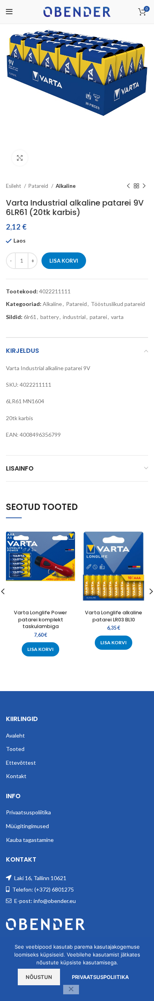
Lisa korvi (63, 261)
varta (117, 316)
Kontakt (16, 776)
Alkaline (66, 186)
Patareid (38, 186)
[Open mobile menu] (9, 12)
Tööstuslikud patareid (118, 303)
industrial (74, 316)
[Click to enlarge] (20, 158)
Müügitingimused (27, 826)
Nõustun (39, 977)
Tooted (15, 748)
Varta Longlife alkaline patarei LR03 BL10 (113, 616)
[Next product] (144, 186)
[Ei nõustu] (71, 989)
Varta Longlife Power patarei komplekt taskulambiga (40, 619)
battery (49, 316)
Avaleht (15, 735)
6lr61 (30, 316)
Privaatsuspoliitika (28, 812)
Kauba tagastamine (30, 839)
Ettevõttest (21, 762)
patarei (98, 316)
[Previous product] (128, 186)
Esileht (14, 186)
